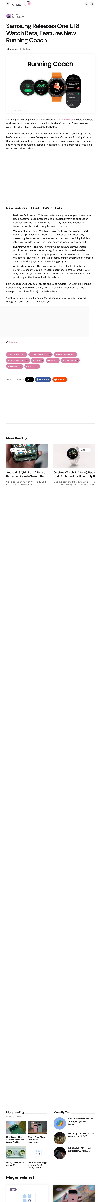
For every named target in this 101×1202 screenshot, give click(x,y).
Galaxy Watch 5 (17, 354)
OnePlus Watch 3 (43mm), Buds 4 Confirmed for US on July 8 (74, 474)
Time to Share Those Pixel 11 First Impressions (36, 1139)
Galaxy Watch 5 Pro (41, 354)
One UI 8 (53, 360)
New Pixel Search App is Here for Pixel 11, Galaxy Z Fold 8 (37, 1165)
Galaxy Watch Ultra (19, 360)
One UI (39, 360)
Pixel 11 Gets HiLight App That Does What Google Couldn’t (15, 1139)
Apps (13, 1190)
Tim (16, 14)
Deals (60, 1190)
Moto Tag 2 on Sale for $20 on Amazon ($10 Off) (81, 1135)
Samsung (13, 342)
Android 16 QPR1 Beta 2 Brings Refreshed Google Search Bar (25, 474)
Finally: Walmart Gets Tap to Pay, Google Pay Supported (80, 1121)
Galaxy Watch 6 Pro (66, 354)
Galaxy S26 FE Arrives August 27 (15, 1163)
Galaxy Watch (65, 119)
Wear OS (33, 366)
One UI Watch (71, 360)
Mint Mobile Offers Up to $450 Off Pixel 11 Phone (80, 1149)
